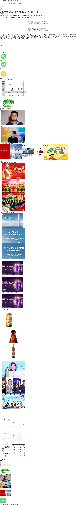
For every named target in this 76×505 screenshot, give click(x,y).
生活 (6, 0)
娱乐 (3, 0)
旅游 (5, 0)
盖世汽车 (1, 80)
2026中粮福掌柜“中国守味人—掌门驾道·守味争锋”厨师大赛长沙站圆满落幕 (9, 162)
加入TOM (6, 503)
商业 (21, 3)
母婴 (8, 0)
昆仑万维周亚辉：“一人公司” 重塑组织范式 (5, 108)
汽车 (14, 0)
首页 (0, 0)
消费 (13, 0)
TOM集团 (1, 503)
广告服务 (4, 503)
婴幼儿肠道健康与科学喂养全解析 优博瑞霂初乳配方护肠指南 (9, 292)
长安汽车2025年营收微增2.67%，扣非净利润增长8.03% (7, 79)
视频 (9, 0)
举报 (0, 44)
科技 (15, 0)
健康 (12, 0)
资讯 (1, 0)
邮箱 (17, 0)
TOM (0, 109)
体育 (4, 0)
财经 (10, 0)
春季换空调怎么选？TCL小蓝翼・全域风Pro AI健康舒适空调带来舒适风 (9, 212)
